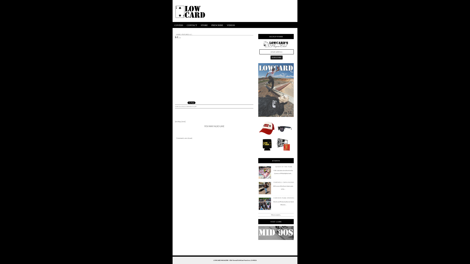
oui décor (176, 30)
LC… (178, 37)
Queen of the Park (283, 167)
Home (178, 34)
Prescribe (217, 25)
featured (185, 34)
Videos (231, 25)
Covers (178, 25)
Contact (192, 25)
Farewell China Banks (284, 182)
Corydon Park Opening (283, 198)
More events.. (276, 215)
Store (204, 25)
